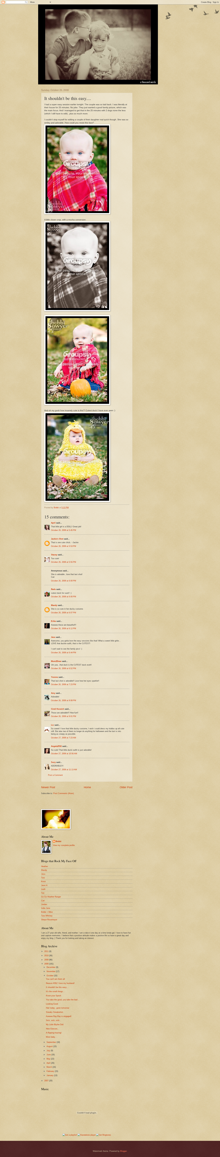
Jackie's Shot (57, 539)
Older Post (126, 787)
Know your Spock (53, 996)
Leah (43, 889)
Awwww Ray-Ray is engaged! (58, 1016)
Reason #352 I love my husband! (60, 983)
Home (87, 787)
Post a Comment (55, 775)
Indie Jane (45, 908)
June (49, 1054)
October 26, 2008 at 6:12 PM (63, 628)
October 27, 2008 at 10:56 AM (64, 753)
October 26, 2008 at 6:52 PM (63, 668)
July (49, 1050)
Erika (53, 621)
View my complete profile (64, 845)
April (53, 523)
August (50, 1046)
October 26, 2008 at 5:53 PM (63, 546)
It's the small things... (55, 991)
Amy (53, 693)
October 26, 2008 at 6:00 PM (63, 581)
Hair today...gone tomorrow (57, 1008)
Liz (52, 725)
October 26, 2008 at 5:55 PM (63, 562)
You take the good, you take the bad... (62, 1000)
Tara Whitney (47, 916)
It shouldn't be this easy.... (57, 987)
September (52, 1042)
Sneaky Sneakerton (54, 1012)
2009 (46, 960)
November (51, 971)
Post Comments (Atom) (63, 793)
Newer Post (48, 787)
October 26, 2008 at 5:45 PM (63, 530)
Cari (43, 901)
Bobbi (58, 841)
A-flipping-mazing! (54, 1033)
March (50, 1067)
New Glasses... (52, 1029)
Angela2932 (56, 746)
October (50, 975)
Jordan (44, 904)
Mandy (54, 605)
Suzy (53, 762)
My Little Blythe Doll (54, 1024)
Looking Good (52, 1004)
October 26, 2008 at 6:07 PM (63, 612)
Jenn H (44, 885)
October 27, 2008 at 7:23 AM (63, 738)
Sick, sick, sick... (53, 1020)
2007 (46, 1080)
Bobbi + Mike (47, 912)
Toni (43, 878)
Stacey (54, 555)
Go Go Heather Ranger (51, 897)
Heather (44, 866)
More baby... (51, 1037)
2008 (46, 964)
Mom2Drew (56, 661)
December (51, 967)
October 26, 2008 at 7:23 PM (63, 684)
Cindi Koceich (57, 709)
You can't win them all (55, 979)
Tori (42, 893)
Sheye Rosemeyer (49, 920)
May (49, 1059)
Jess (53, 637)
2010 (46, 955)
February (51, 1071)
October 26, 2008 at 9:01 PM (63, 716)
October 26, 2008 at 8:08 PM (63, 700)
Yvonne (54, 677)
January (50, 1075)
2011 (46, 951)
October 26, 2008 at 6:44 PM (63, 652)
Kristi (43, 881)
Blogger (123, 1151)
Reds (53, 589)
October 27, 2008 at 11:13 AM (64, 769)
